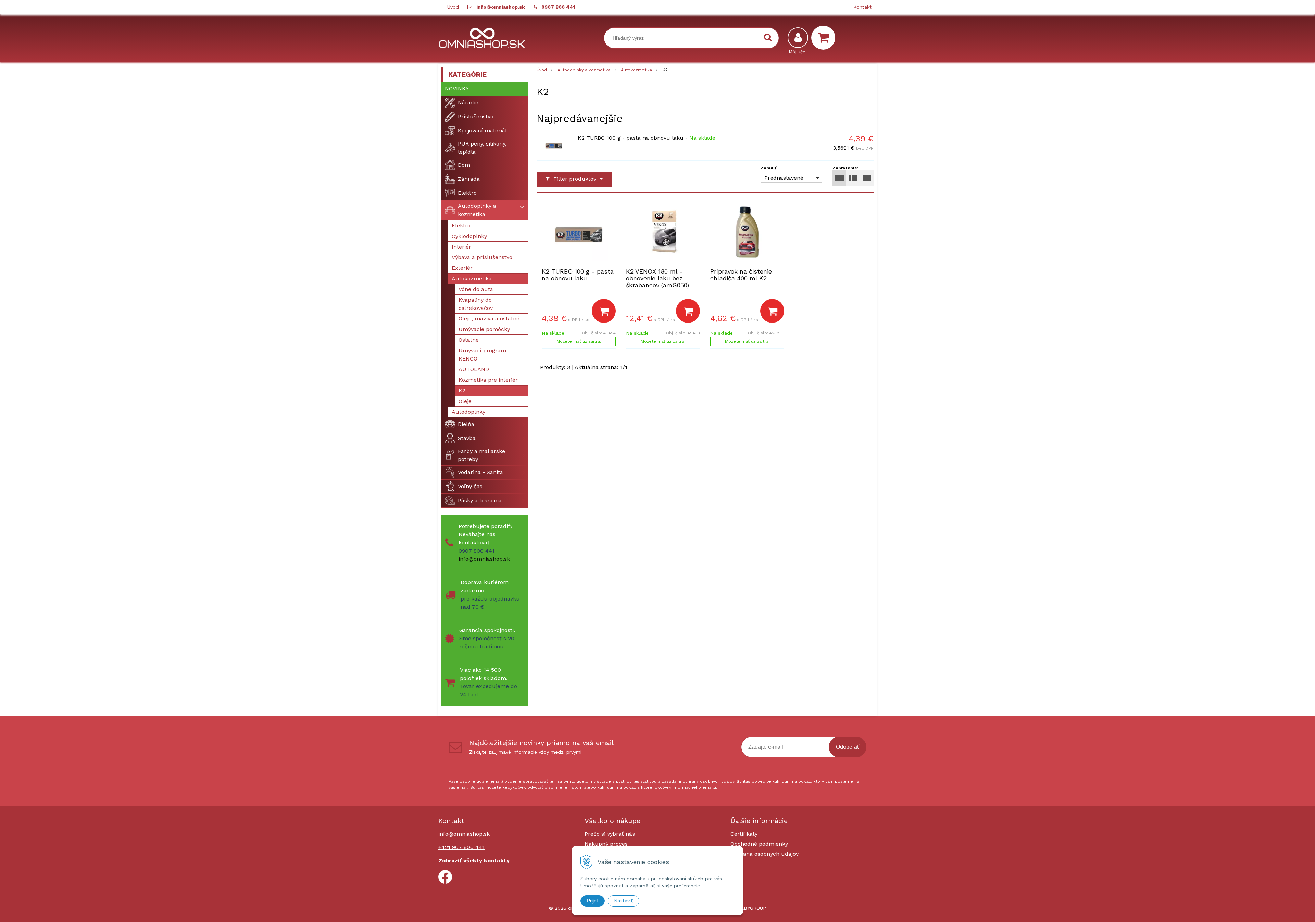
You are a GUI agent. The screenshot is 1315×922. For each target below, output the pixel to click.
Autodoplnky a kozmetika (584, 69)
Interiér (461, 246)
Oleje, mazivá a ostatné (489, 318)
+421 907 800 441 (461, 847)
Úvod (453, 7)
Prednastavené (783, 178)
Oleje (465, 401)
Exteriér (462, 268)
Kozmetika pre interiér (488, 380)
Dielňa (466, 424)
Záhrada (469, 179)
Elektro (467, 193)
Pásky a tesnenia (480, 500)
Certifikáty (743, 834)
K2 (462, 390)
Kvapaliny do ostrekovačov (476, 303)
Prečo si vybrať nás (610, 834)
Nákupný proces (606, 844)
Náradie (468, 102)
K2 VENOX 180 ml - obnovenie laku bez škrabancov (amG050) (657, 278)
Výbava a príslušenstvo (482, 257)
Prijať (592, 901)
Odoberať (847, 747)
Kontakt (862, 7)
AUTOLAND (474, 369)
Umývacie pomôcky (484, 329)
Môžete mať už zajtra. (578, 341)
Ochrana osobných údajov (764, 853)
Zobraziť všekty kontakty (474, 860)
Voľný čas (470, 486)
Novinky (457, 88)
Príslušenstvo (475, 116)
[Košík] (825, 38)
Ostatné (469, 340)
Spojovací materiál (482, 130)
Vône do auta (476, 289)
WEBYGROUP (751, 908)
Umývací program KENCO (482, 354)
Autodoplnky (468, 411)
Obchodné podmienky (759, 844)
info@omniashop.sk (500, 7)
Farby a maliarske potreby (481, 455)
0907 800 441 (558, 7)
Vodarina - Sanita (480, 472)
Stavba (467, 438)
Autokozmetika (636, 69)
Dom (464, 165)
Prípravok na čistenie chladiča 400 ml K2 (741, 275)
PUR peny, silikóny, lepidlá (482, 147)
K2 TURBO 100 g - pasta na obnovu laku (631, 138)
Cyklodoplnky (469, 236)
